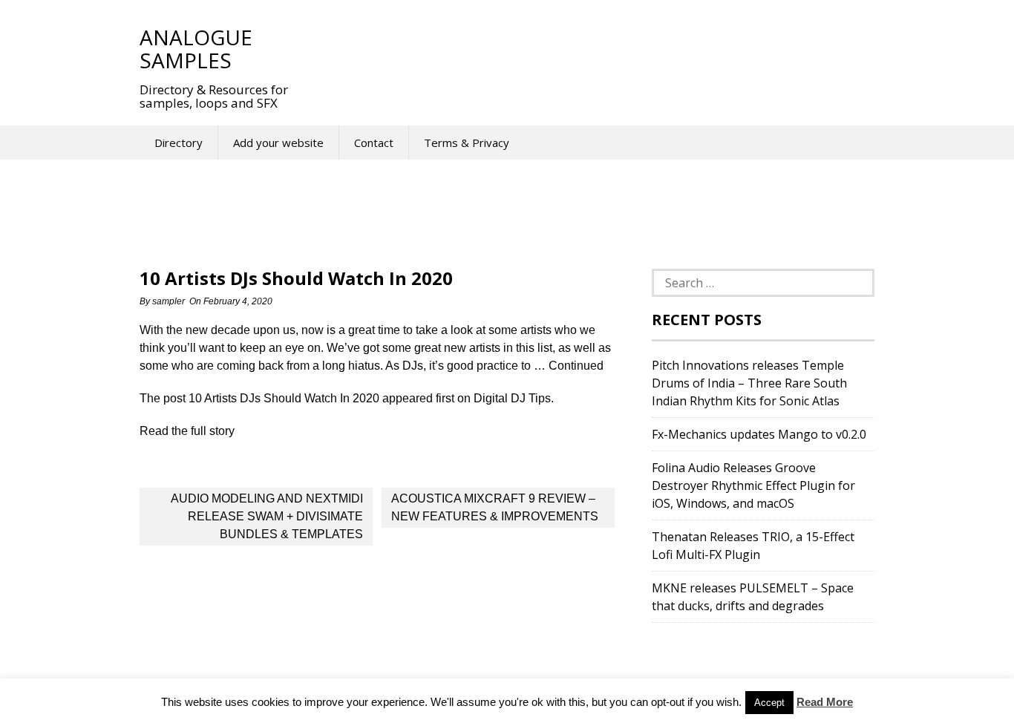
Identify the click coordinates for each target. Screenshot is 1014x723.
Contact (373, 142)
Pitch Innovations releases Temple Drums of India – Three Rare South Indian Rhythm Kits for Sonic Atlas (749, 383)
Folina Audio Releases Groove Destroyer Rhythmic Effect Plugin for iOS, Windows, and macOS (753, 485)
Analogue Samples (196, 48)
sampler (168, 301)
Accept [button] (769, 702)
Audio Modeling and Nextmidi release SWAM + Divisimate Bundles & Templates (267, 516)
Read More (825, 702)
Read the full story (187, 431)
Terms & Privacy (466, 142)
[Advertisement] (580, 48)
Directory (178, 142)
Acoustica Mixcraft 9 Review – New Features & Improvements (494, 507)
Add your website (278, 142)
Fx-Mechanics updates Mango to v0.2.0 (759, 434)
